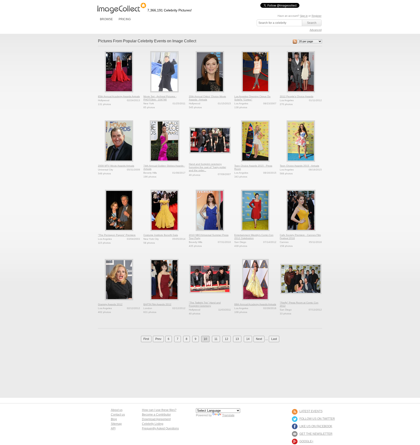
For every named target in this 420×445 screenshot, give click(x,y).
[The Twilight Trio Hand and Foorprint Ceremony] (210, 294)
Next (259, 339)
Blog (114, 419)
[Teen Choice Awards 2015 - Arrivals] (301, 163)
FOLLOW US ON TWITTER (317, 418)
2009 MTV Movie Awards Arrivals (116, 165)
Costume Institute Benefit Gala (160, 235)
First (146, 339)
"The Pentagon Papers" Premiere (117, 235)
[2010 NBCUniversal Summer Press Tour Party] (210, 232)
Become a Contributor (156, 414)
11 (216, 339)
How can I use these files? (159, 410)
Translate (228, 415)
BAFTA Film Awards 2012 (157, 304)
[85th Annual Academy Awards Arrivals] (119, 94)
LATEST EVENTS (311, 411)
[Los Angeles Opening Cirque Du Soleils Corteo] (255, 94)
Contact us (118, 414)
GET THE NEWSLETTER (315, 434)
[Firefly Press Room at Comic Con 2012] (301, 295)
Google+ (306, 441)
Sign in (304, 15)
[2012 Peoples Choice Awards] (301, 94)
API (113, 428)
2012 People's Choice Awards (296, 96)
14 (248, 339)
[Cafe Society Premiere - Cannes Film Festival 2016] (300, 232)
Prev (158, 339)
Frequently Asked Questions (160, 428)
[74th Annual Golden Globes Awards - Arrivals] (164, 163)
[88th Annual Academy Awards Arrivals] (255, 301)
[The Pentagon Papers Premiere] (119, 232)
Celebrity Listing (152, 424)
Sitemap (116, 424)
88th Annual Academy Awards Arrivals (255, 304)
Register (317, 15)
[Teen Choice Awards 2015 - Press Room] (255, 163)
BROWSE (106, 19)
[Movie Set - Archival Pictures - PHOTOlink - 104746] (164, 94)
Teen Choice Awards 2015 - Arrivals (299, 165)
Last (274, 339)
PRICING (125, 19)
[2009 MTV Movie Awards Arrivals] (119, 163)
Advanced (316, 29)
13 (237, 339)
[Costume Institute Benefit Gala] (164, 232)
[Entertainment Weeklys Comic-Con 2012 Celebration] (255, 232)
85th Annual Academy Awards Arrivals (119, 96)
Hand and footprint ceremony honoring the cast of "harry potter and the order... (207, 167)
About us (116, 410)
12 (226, 339)
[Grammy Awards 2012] (119, 301)
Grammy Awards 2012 (110, 304)
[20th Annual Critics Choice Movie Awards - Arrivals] (210, 94)
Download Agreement (156, 419)
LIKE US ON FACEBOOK (315, 426)
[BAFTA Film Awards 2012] (164, 301)
